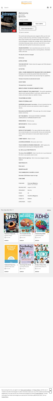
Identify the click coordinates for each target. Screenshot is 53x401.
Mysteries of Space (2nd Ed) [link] (11, 233)
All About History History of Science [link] (41, 265)
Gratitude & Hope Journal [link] (11, 265)
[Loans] (48, 7)
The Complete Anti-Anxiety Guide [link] (26, 233)
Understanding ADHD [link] (40, 233)
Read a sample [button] (39, 23)
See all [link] (49, 210)
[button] (25, 24)
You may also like (6, 210)
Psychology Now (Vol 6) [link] (25, 265)
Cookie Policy (5, 397)
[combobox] (23, 7)
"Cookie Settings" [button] (39, 393)
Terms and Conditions (26, 390)
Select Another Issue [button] (27, 28)
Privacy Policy (37, 390)
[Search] (2, 7)
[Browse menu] (50, 7)
